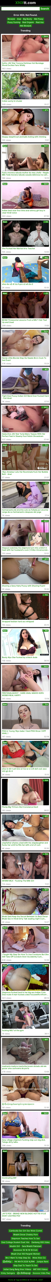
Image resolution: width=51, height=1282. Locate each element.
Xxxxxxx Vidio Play (41, 1273)
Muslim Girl (15, 1246)
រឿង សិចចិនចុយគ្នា (24, 1273)
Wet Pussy (38, 19)
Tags (17, 1280)
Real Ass (40, 22)
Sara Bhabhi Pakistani (31, 1246)
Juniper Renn (42, 1261)
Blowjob (11, 19)
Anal (19, 19)
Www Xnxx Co (39, 1257)
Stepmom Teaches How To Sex (26, 1238)
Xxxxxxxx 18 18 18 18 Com (25, 1250)
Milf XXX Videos (40, 1269)
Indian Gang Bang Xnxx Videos (17, 1269)
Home (11, 1280)
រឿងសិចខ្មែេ (7, 1261)
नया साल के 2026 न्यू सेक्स (24, 1261)
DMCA (25, 1280)
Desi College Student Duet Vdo (15, 1242)
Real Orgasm (28, 22)
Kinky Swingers (8, 1273)
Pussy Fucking (14, 22)
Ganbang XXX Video (41, 1242)
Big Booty (27, 19)
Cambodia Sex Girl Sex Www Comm (25, 1231)
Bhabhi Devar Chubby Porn (25, 1234)
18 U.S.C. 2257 (36, 1280)
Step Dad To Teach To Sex (25, 1265)
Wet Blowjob (25, 26)
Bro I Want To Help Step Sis (18, 1257)
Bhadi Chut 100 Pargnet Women (25, 1254)
